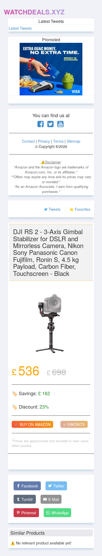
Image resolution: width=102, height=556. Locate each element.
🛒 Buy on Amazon (32, 424)
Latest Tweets (20, 28)
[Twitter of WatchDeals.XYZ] (50, 125)
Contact (28, 141)
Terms (58, 141)
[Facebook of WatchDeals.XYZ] (40, 125)
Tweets (54, 209)
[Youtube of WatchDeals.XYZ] (60, 125)
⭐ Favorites (79, 209)
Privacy (44, 141)
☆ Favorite (74, 424)
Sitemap (73, 141)
